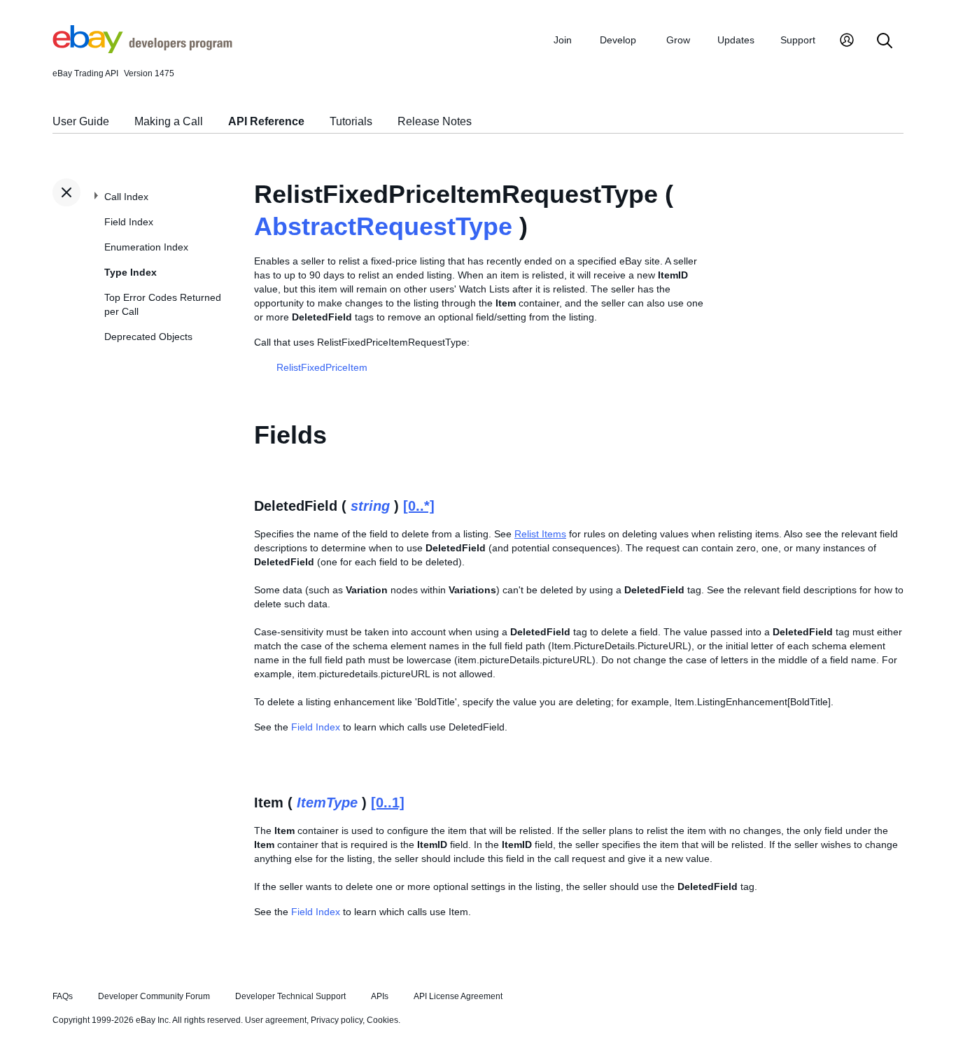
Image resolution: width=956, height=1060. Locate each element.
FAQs (62, 996)
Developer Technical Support (290, 996)
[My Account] (847, 41)
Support (797, 39)
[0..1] (388, 802)
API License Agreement (458, 996)
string (370, 506)
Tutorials (351, 121)
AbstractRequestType (383, 226)
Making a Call (168, 121)
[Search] (884, 41)
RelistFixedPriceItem (321, 367)
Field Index (128, 221)
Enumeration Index (146, 247)
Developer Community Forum (154, 996)
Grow (678, 39)
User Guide (80, 121)
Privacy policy (337, 1020)
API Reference (266, 121)
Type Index (130, 272)
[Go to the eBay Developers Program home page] (142, 49)
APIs (379, 996)
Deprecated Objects (148, 336)
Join (563, 39)
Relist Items (540, 533)
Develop (618, 39)
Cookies (382, 1020)
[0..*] (419, 506)
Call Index (126, 196)
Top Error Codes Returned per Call (162, 304)
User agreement (276, 1020)
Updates (735, 39)
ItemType (327, 802)
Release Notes (435, 121)
